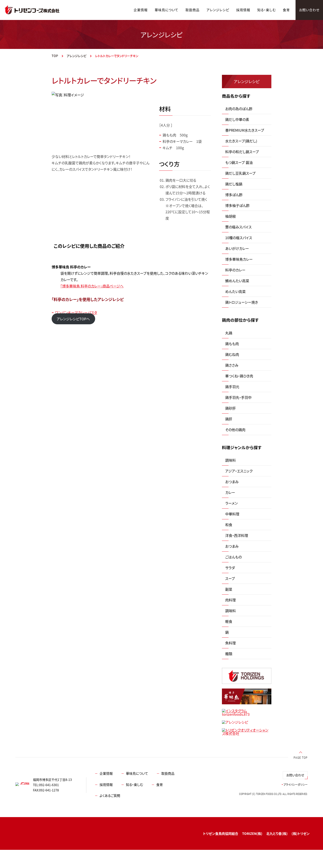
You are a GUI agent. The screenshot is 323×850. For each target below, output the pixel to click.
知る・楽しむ (134, 784)
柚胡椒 (230, 216)
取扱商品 (167, 773)
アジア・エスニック (238, 470)
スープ (230, 578)
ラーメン (231, 503)
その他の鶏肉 (235, 429)
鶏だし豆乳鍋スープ (240, 173)
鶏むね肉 (232, 354)
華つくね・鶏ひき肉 (239, 375)
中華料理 (232, 513)
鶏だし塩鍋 (233, 183)
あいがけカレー (237, 248)
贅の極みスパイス (238, 227)
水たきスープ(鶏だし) (241, 140)
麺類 (228, 653)
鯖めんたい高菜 (237, 280)
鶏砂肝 (230, 408)
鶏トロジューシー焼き (241, 302)
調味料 (230, 460)
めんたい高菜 (235, 291)
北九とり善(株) (277, 833)
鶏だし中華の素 (237, 119)
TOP (55, 56)
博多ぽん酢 (234, 194)
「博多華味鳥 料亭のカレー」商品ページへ (91, 286)
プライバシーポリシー (295, 784)
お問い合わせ (295, 775)
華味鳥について (137, 773)
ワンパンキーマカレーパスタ (76, 312)
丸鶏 (228, 332)
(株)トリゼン (301, 833)
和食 (228, 524)
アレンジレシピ (76, 56)
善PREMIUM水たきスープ (244, 130)
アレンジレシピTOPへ (73, 318)
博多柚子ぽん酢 (237, 205)
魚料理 (230, 643)
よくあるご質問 (110, 795)
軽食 (228, 621)
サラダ (230, 567)
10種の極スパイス (238, 237)
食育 (159, 784)
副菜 (228, 589)
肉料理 (230, 600)
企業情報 (106, 773)
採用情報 (106, 784)
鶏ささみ (231, 365)
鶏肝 (228, 418)
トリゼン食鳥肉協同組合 (220, 833)
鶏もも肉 (232, 343)
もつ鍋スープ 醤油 (239, 162)
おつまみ (232, 481)
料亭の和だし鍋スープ (242, 151)
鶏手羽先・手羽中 (238, 397)
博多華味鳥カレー (239, 259)
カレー (230, 492)
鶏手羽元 (232, 386)
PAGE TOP (301, 757)
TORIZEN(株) (252, 833)
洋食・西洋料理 (236, 535)
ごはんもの (233, 556)
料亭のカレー (235, 270)
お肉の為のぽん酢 (238, 108)
